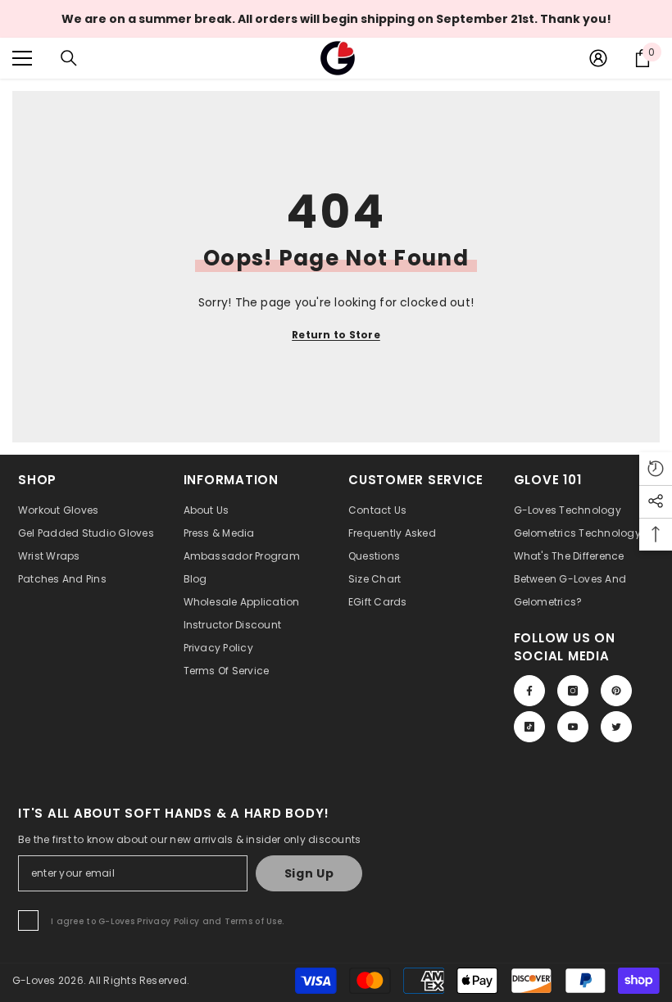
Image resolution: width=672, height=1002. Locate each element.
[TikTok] (529, 726)
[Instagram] (572, 690)
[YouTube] (572, 726)
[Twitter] (616, 726)
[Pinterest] (616, 690)
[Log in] (598, 58)
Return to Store (336, 335)
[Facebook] (529, 690)
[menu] (22, 58)
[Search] (69, 58)
